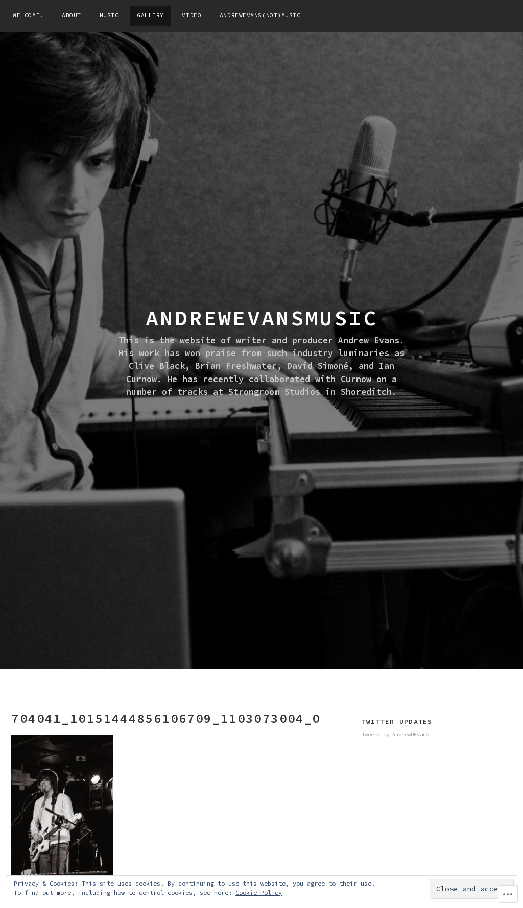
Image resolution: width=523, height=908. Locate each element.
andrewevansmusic (261, 318)
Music (109, 15)
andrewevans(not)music (260, 15)
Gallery (150, 15)
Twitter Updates (397, 721)
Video (191, 15)
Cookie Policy (258, 892)
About (71, 15)
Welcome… (28, 15)
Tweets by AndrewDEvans (395, 734)
